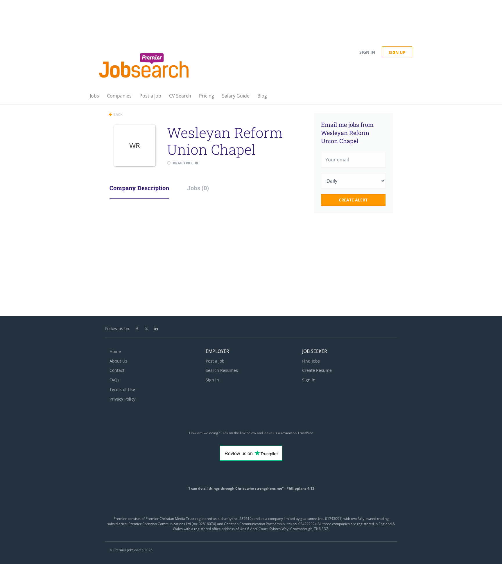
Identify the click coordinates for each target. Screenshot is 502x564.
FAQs (114, 380)
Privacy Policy (122, 399)
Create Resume (317, 370)
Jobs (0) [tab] (198, 188)
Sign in (367, 52)
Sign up (397, 52)
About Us (118, 361)
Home (115, 351)
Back (117, 114)
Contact (117, 370)
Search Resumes (222, 370)
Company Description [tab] (139, 188)
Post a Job (215, 361)
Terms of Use (122, 389)
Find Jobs (311, 361)
